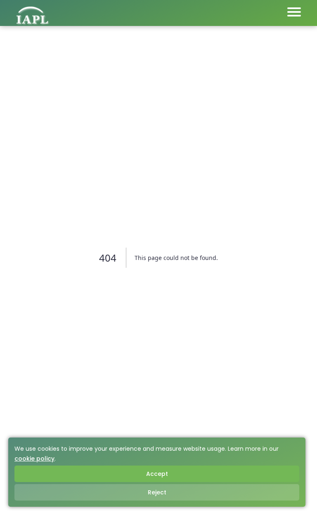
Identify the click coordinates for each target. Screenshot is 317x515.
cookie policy (34, 458)
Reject (157, 492)
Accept (157, 474)
